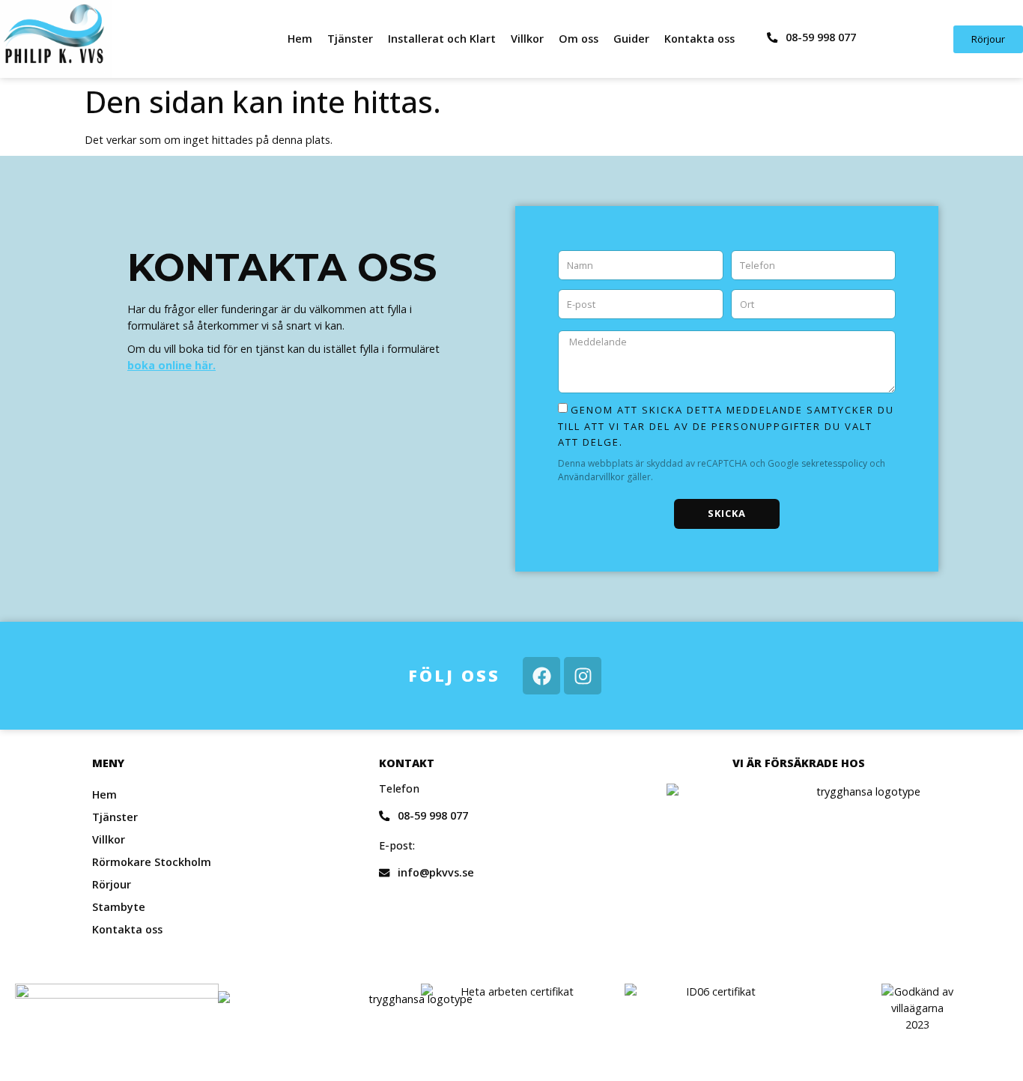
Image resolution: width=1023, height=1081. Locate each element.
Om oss (578, 38)
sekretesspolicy (835, 463)
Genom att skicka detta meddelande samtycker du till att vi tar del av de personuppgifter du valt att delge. (726, 426)
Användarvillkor (592, 476)
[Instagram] (582, 675)
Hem (300, 38)
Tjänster (350, 38)
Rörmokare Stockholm (151, 862)
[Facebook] (541, 675)
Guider (631, 38)
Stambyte (118, 907)
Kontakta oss (699, 38)
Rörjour (111, 884)
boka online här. (171, 365)
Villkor (527, 38)
